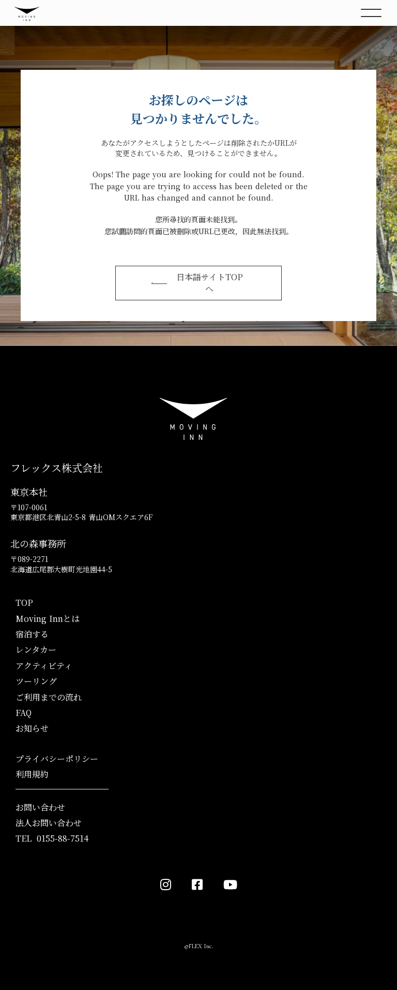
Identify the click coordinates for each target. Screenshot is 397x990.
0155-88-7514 (62, 838)
